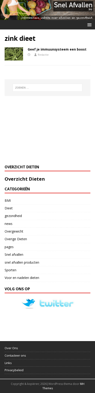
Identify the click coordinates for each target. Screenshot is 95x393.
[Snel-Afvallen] (47, 17)
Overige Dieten (16, 239)
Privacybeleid (14, 370)
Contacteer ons (15, 355)
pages (9, 247)
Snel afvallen (14, 254)
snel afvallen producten (22, 262)
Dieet (9, 208)
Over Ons (11, 348)
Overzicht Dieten (25, 179)
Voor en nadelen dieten (22, 277)
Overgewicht (14, 231)
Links (8, 363)
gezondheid (13, 216)
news (8, 223)
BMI (8, 200)
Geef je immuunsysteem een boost (57, 49)
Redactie (43, 54)
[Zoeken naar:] (47, 88)
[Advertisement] (39, 130)
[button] (88, 24)
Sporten (10, 270)
